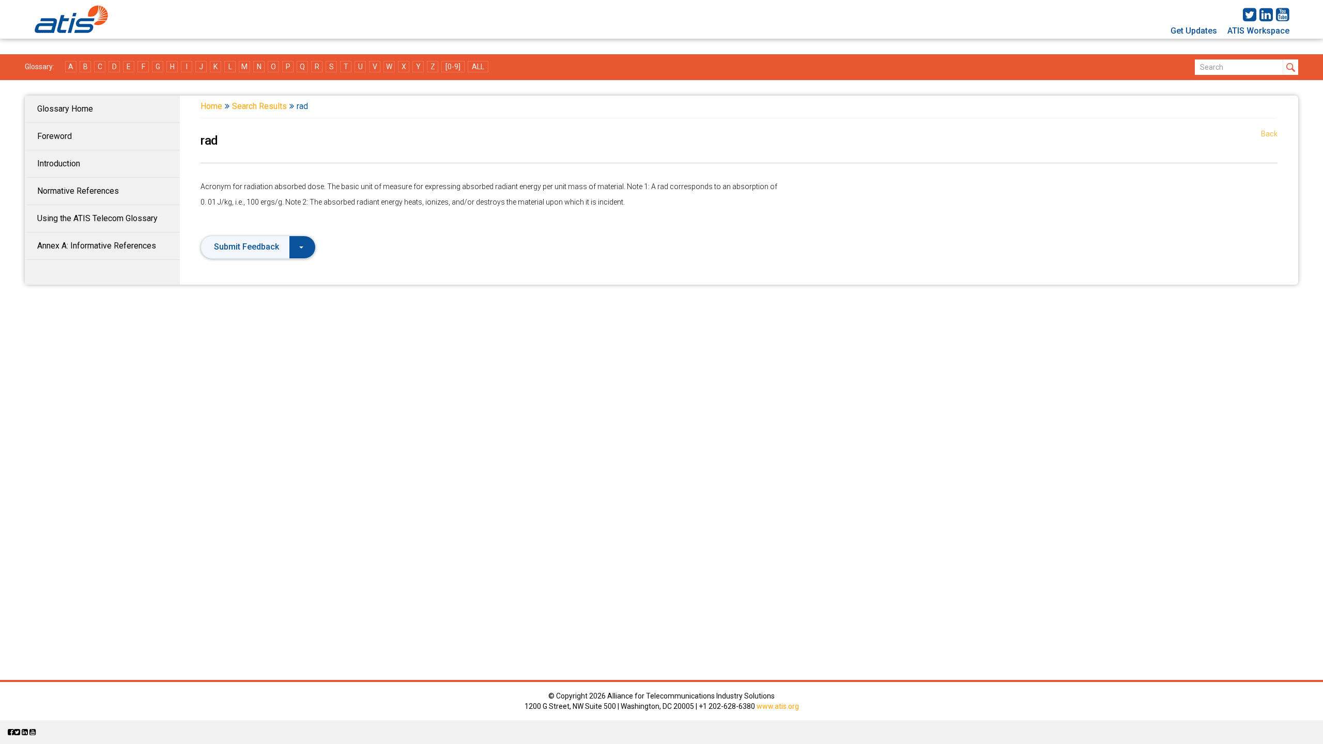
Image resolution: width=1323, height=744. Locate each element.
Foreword (54, 136)
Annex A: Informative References (96, 246)
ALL (478, 67)
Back (1269, 134)
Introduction (58, 163)
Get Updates (1194, 31)
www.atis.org (778, 706)
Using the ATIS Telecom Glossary (97, 218)
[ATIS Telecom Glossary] (71, 19)
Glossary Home (65, 109)
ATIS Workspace (1258, 31)
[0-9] (452, 67)
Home (211, 106)
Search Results (259, 106)
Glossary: (39, 67)
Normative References (78, 191)
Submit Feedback (246, 247)
